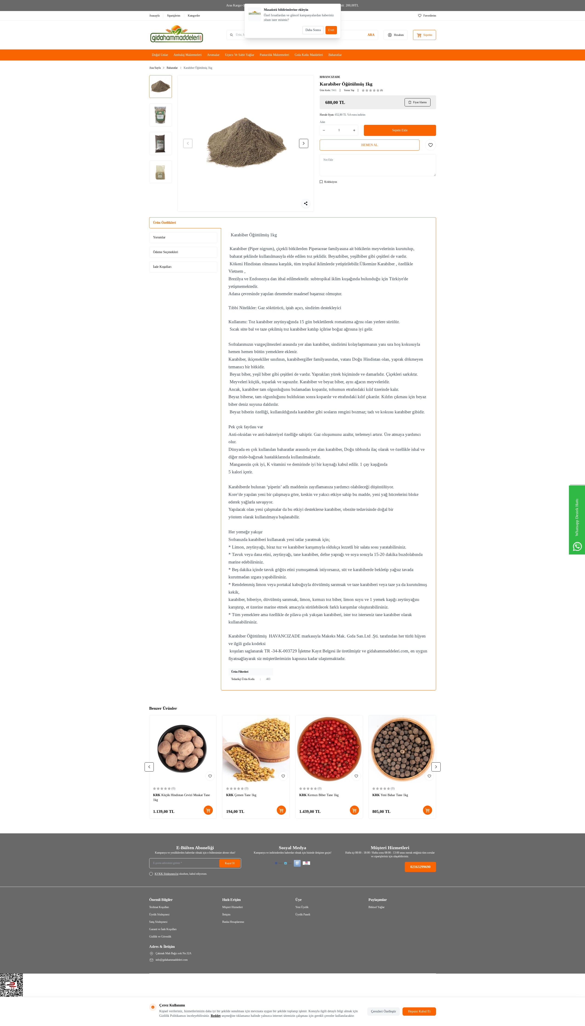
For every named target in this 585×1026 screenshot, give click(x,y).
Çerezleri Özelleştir (383, 1011)
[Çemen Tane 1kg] (256, 749)
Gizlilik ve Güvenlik (160, 936)
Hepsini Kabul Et (419, 1011)
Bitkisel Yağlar (376, 907)
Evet (331, 30)
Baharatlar (172, 67)
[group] (246, 143)
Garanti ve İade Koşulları (163, 929)
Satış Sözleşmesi (158, 921)
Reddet (216, 1015)
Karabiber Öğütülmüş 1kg (198, 67)
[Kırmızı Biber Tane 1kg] (329, 749)
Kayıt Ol (229, 863)
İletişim (226, 914)
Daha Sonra (313, 30)
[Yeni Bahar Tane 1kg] (402, 749)
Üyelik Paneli (302, 914)
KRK (157, 795)
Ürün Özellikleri (164, 222)
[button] (187, 143)
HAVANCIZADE (330, 77)
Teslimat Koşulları (159, 907)
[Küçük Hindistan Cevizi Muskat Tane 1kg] (183, 749)
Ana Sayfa (155, 67)
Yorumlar (159, 237)
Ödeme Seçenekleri (165, 252)
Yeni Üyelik (301, 907)
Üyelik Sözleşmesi (159, 914)
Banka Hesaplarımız (233, 921)
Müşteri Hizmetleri (232, 907)
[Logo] (176, 35)
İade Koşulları (162, 267)
